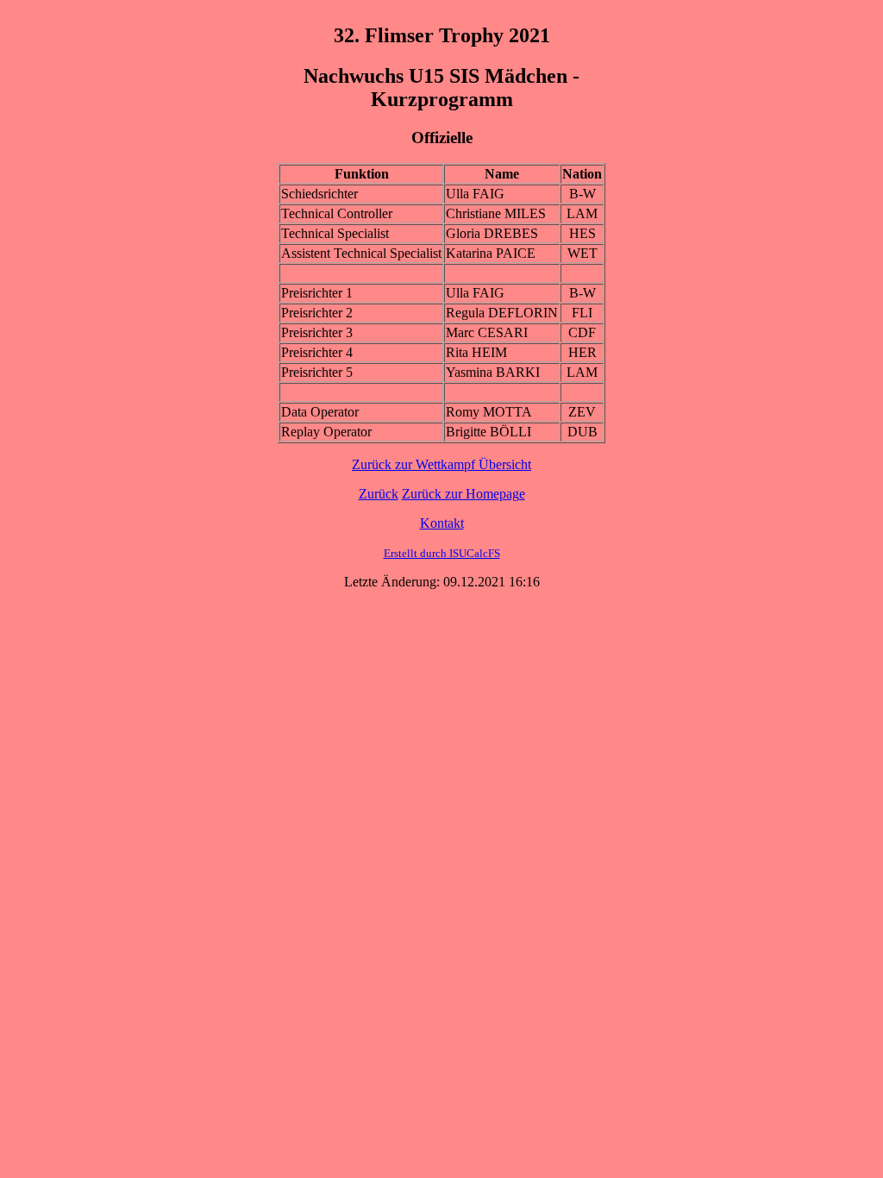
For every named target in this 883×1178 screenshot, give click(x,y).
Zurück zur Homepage (463, 493)
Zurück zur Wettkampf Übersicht (441, 464)
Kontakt (442, 523)
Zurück (378, 493)
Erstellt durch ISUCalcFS (442, 553)
